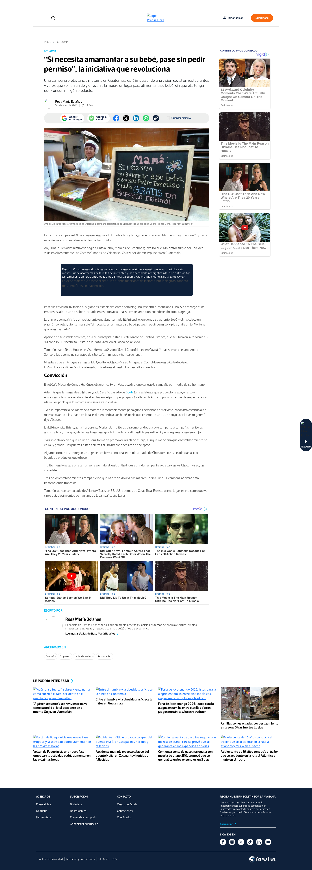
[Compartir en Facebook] (116, 118)
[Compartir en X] (126, 118)
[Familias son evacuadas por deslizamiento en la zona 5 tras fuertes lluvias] (250, 704)
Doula (129, 392)
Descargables (78, 811)
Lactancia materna (84, 656)
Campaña (51, 656)
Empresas (65, 656)
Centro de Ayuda (127, 804)
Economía (62, 42)
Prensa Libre (43, 804)
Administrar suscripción (84, 824)
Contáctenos (125, 811)
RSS (114, 859)
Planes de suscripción (83, 817)
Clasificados (124, 817)
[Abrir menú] (43, 18)
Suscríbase (262, 18)
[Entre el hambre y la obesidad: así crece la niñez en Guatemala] (125, 692)
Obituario (41, 811)
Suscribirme (226, 824)
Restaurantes (105, 656)
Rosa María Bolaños (68, 102)
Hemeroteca (43, 817)
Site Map (103, 859)
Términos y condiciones (80, 859)
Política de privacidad (50, 859)
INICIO (47, 42)
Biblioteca (76, 804)
